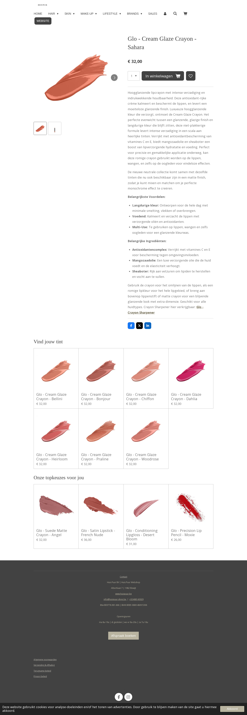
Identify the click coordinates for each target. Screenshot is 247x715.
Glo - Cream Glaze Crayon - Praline (96, 456)
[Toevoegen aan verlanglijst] (190, 76)
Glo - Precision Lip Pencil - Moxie (186, 532)
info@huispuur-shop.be (115, 599)
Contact (123, 576)
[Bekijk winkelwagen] (185, 13)
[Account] (165, 13)
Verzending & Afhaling (44, 665)
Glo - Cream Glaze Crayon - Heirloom (52, 456)
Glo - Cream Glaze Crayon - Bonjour (96, 396)
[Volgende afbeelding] (114, 77)
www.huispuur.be (123, 593)
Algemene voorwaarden (45, 659)
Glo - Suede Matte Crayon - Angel (51, 532)
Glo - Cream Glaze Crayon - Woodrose (142, 456)
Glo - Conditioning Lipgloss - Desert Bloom (142, 534)
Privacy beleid (40, 676)
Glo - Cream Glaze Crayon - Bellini (51, 396)
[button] (40, 128)
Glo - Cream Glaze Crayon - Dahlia (186, 396)
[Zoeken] (175, 13)
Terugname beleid (42, 670)
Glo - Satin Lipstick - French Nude (98, 532)
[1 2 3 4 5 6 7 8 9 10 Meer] (134, 76)
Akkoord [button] (232, 709)
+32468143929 (136, 599)
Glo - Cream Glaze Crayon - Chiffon (141, 396)
